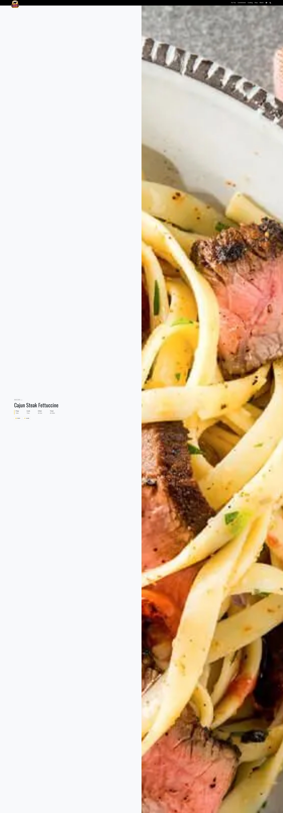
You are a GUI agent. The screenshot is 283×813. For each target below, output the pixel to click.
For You (233, 2)
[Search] (270, 3)
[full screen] (72, 400)
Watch (261, 2)
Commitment (242, 2)
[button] (266, 3)
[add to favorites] (21, 400)
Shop (256, 2)
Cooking (250, 2)
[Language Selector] (267, 2)
